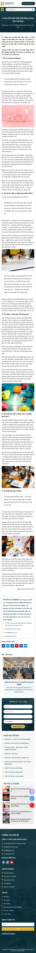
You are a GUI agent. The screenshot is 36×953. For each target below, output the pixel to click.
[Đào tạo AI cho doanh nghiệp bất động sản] (6, 797)
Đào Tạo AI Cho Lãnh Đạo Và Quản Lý (21, 789)
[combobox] (18, 9)
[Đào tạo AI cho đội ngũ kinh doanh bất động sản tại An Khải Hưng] (6, 820)
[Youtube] (11, 862)
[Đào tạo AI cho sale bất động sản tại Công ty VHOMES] (6, 812)
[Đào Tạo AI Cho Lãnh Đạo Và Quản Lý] (6, 789)
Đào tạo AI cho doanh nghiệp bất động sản (20, 797)
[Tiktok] (7, 862)
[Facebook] (3, 862)
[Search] (33, 9)
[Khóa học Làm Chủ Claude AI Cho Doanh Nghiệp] (6, 804)
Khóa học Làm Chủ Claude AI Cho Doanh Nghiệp (20, 805)
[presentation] (4, 669)
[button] (2, 9)
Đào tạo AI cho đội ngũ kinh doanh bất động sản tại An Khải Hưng (20, 820)
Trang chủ (5, 25)
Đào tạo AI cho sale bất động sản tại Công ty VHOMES (21, 812)
